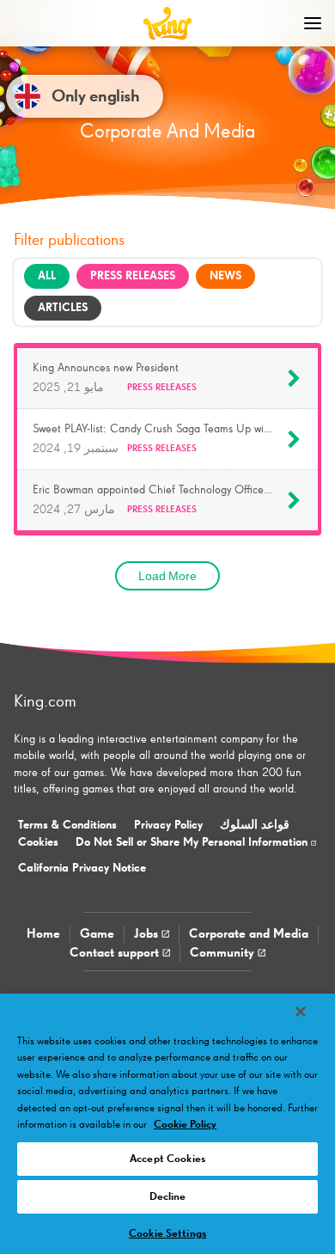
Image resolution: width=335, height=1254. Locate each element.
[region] (167, 1124)
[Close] (300, 1011)
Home (43, 933)
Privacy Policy (168, 825)
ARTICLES (63, 308)
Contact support (116, 952)
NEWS (225, 276)
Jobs (147, 933)
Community (224, 952)
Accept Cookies (167, 1159)
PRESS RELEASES (132, 276)
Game (97, 933)
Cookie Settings (167, 1233)
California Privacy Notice (82, 868)
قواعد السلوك (254, 825)
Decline (167, 1196)
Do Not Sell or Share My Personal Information (193, 842)
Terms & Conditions (67, 825)
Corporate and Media (248, 933)
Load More (167, 576)
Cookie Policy (185, 1124)
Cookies (38, 842)
